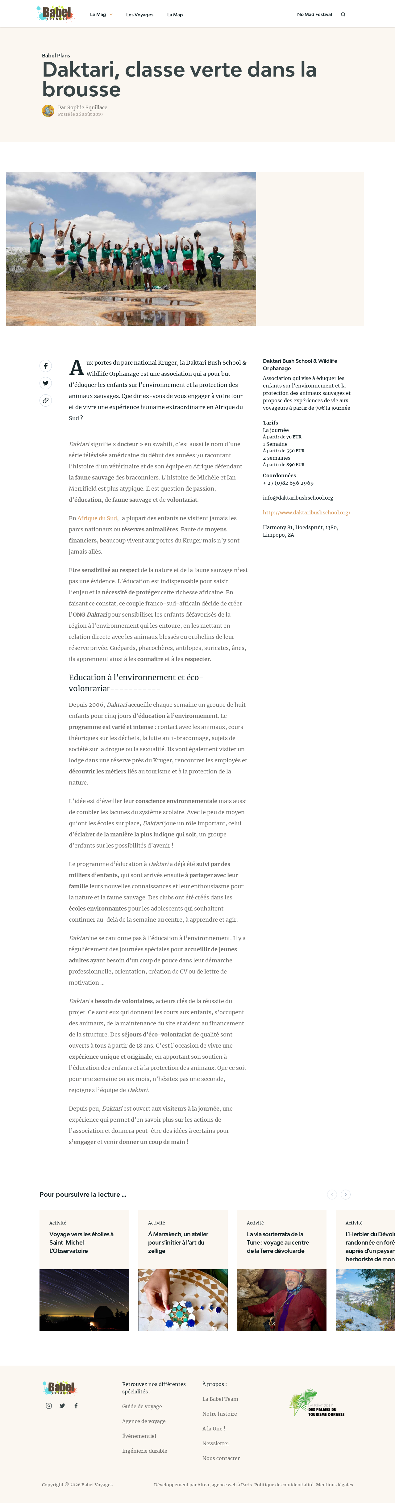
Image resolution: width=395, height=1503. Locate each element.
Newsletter (215, 1443)
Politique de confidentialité (284, 1485)
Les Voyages (139, 14)
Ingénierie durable (144, 1451)
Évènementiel (139, 1436)
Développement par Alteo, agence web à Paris (203, 1485)
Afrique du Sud (97, 518)
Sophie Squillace (87, 107)
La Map (175, 14)
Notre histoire (219, 1414)
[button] (332, 1194)
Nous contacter (221, 1458)
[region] (310, 249)
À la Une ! (214, 1429)
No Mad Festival (314, 14)
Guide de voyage (142, 1406)
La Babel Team (220, 1399)
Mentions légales (334, 1485)
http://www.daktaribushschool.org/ (307, 512)
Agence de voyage (144, 1421)
